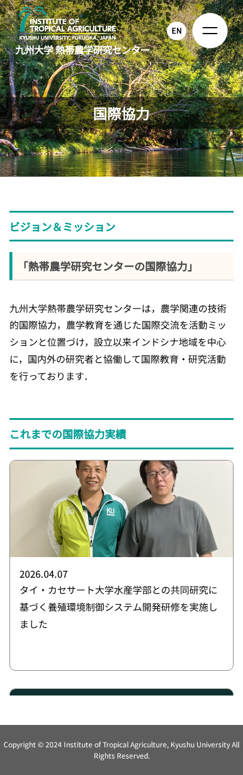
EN (177, 30)
